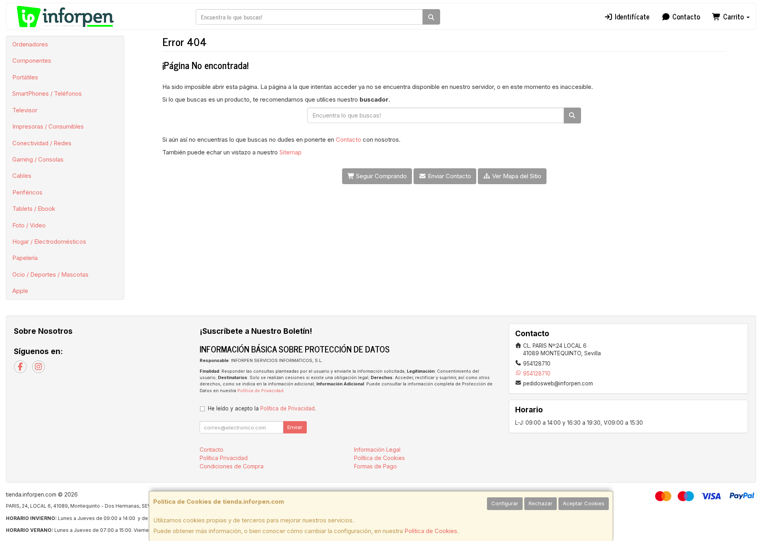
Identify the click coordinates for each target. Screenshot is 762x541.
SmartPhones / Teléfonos (47, 93)
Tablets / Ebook (33, 208)
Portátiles (25, 77)
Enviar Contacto (448, 176)
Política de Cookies (430, 531)
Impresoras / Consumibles (48, 126)
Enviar (294, 427)
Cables (21, 175)
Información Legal (377, 449)
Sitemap (290, 152)
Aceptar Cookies (583, 503)
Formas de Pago (375, 466)
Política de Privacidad (260, 390)
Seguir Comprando (380, 176)
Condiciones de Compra (232, 466)
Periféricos (27, 192)
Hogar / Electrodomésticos (49, 241)
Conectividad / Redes (41, 143)
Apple (20, 291)
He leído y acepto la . (262, 408)
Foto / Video (29, 225)
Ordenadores (30, 44)
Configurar (504, 503)
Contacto (685, 16)
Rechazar (540, 503)
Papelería (25, 258)
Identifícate (631, 16)
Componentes (31, 60)
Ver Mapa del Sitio (516, 176)
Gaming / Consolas (38, 159)
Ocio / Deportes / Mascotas (50, 274)
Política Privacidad (224, 457)
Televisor (24, 110)
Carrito (733, 16)
